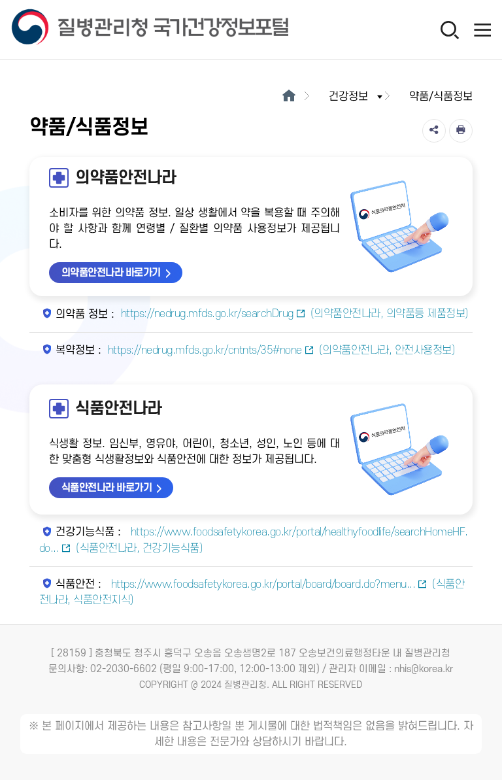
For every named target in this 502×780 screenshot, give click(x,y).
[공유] (434, 131)
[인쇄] (461, 131)
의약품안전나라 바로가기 (111, 273)
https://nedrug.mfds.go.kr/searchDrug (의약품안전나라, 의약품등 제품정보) (295, 314)
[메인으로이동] (289, 96)
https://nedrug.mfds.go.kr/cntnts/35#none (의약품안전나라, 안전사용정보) (282, 350)
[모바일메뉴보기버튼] (482, 29)
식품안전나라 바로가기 (106, 488)
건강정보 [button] (348, 97)
